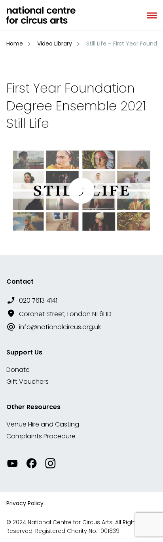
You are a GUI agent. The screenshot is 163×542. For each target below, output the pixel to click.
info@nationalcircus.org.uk (60, 327)
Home (14, 43)
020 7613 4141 (38, 300)
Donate (18, 369)
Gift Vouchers (27, 381)
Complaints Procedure (41, 436)
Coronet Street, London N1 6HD (65, 313)
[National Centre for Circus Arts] (41, 15)
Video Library (54, 43)
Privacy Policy (25, 503)
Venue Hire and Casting (42, 424)
